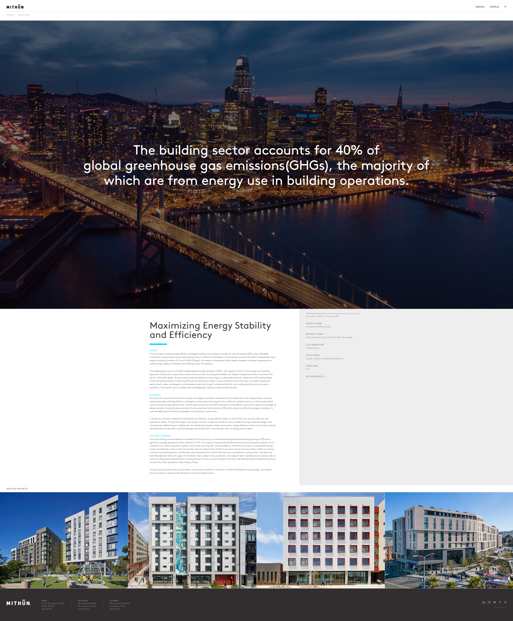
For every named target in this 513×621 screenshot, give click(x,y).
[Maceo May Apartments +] (321, 540)
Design (480, 6)
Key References (315, 376)
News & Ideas (24, 15)
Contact (10, 15)
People (494, 6)
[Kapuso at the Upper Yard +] (449, 540)
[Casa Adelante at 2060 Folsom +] (64, 540)
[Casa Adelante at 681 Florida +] (192, 540)
